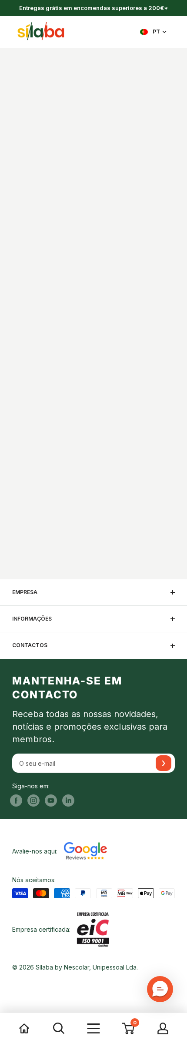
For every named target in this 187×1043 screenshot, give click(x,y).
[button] (160, 989)
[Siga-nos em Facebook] (16, 800)
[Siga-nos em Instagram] (33, 800)
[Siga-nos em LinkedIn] (68, 800)
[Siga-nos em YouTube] (51, 800)
